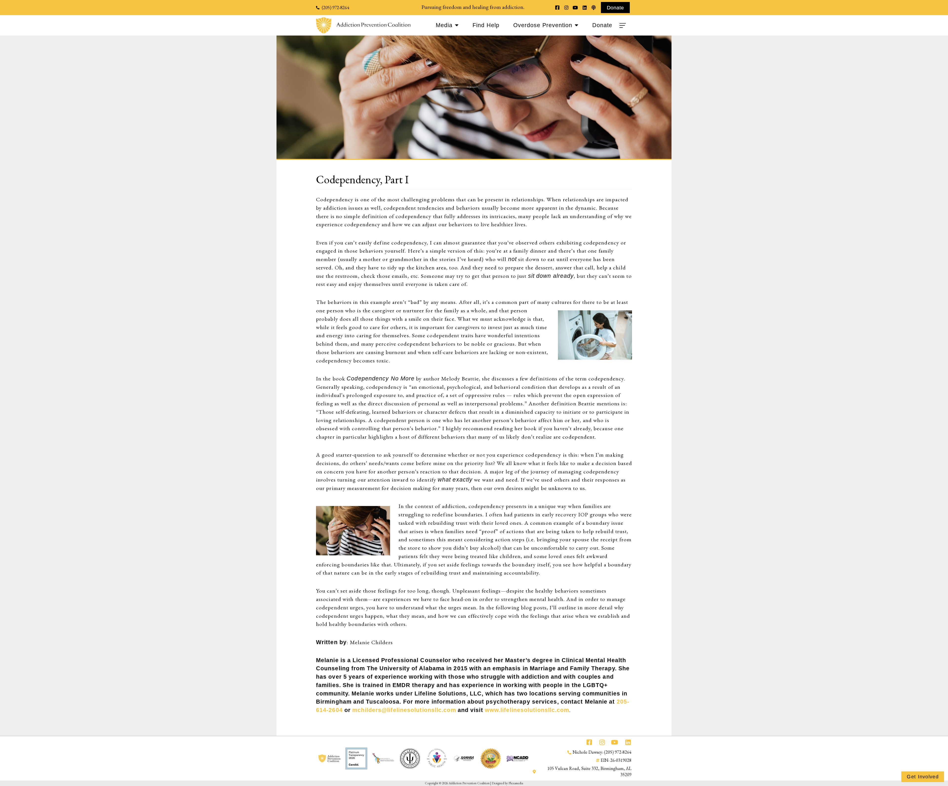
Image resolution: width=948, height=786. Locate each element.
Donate (602, 25)
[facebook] (557, 7)
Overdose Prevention (542, 25)
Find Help (486, 25)
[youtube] (575, 7)
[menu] (623, 25)
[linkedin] (584, 7)
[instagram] (566, 7)
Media (444, 25)
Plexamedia (516, 783)
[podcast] (593, 7)
